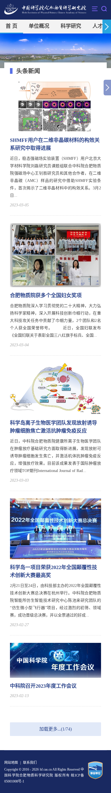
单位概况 (39, 26)
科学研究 (71, 26)
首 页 (11, 26)
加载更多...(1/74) (55, 729)
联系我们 (30, 763)
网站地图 (11, 763)
